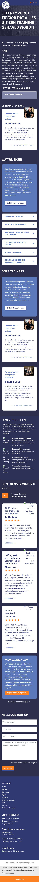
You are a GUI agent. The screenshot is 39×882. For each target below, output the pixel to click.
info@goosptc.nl (7, 824)
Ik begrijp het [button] (19, 879)
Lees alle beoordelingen (19, 702)
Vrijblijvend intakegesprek (17, 693)
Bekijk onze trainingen (15, 203)
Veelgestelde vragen (9, 808)
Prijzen (4, 795)
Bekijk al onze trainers (15, 308)
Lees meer (10, 543)
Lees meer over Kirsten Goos (23, 406)
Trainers (4, 789)
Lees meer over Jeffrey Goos (23, 145)
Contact (4, 805)
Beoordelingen (11, 43)
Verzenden (8, 768)
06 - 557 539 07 (13, 821)
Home (4, 787)
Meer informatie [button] (8, 873)
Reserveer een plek (8, 800)
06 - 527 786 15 (13, 818)
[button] (32, 2)
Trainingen (5, 792)
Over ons (5, 797)
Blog (3, 802)
